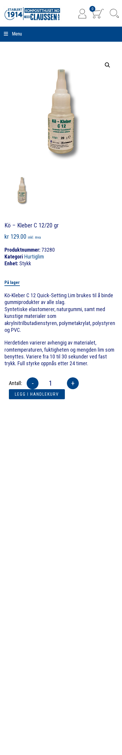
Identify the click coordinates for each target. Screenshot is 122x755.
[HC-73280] (21, 190)
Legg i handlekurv (37, 394)
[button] (107, 65)
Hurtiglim (34, 256)
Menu (17, 34)
